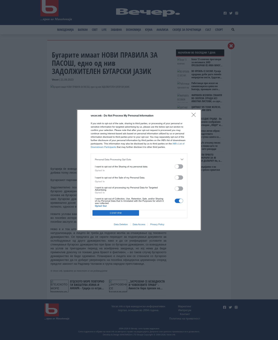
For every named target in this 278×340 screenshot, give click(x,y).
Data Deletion (121, 224)
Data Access (139, 224)
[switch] (179, 166)
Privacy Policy (157, 224)
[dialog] (139, 170)
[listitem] (139, 159)
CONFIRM (116, 213)
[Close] (195, 116)
